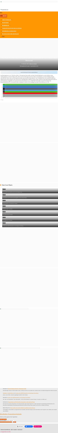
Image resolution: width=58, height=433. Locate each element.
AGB (12, 429)
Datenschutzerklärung (5, 429)
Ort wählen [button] (6, 19)
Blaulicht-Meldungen (10, 33)
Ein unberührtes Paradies (8, 214)
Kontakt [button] (5, 22)
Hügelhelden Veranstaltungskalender (11, 414)
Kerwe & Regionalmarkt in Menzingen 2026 (17, 388)
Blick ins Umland (33, 63)
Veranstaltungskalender (12, 28)
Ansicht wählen (3, 420)
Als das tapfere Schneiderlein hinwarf (10, 203)
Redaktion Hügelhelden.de (8, 393)
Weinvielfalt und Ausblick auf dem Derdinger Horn (12, 192)
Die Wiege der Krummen (7, 220)
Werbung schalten (9, 31)
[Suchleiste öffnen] (1, 13)
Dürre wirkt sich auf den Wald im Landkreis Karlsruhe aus (23, 407)
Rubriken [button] (5, 25)
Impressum (19, 429)
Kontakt (15, 429)
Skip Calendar (3, 419)
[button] (4, 84)
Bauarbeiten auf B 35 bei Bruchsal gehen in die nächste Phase (15, 197)
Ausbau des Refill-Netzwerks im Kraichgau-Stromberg (13, 225)
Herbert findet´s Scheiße (7, 209)
